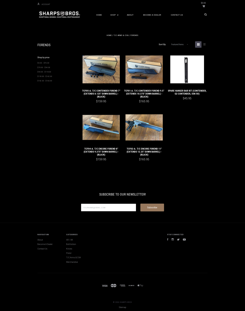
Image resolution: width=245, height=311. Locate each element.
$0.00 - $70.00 (43, 63)
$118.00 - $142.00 (44, 76)
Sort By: (162, 44)
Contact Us (177, 15)
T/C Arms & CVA (73, 257)
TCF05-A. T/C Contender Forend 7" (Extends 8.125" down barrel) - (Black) (101, 93)
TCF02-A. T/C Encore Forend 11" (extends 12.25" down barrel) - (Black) (144, 151)
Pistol (68, 253)
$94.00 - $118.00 (44, 72)
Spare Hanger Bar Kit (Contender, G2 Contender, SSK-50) (187, 92)
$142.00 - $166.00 (44, 81)
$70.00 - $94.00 (43, 67)
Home (99, 15)
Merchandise (72, 262)
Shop (113, 15)
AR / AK (69, 240)
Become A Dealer (152, 15)
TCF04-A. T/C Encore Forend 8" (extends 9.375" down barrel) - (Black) (101, 151)
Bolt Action (71, 244)
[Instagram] (173, 240)
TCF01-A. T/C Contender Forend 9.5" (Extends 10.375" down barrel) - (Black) (144, 93)
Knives (69, 249)
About (130, 15)
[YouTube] (184, 240)
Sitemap (122, 307)
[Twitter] (178, 240)
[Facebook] (167, 240)
